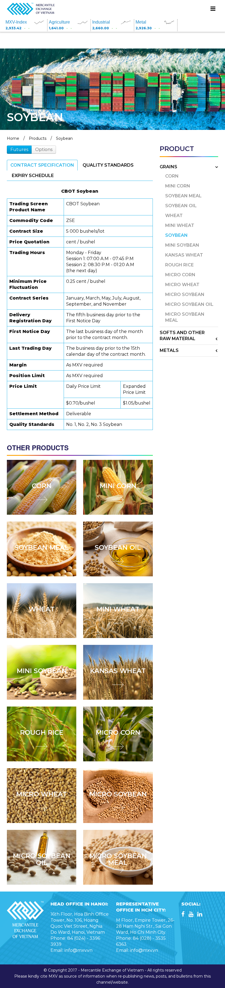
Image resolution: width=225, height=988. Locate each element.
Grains (168, 166)
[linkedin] (199, 914)
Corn (42, 486)
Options (43, 149)
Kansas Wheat (118, 671)
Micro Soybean (118, 794)
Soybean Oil (118, 547)
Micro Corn (118, 732)
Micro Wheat (41, 794)
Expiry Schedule (33, 175)
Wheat (42, 609)
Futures (19, 149)
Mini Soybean (42, 671)
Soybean (64, 138)
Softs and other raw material (182, 335)
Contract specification (42, 165)
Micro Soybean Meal (118, 859)
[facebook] (183, 914)
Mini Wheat (117, 609)
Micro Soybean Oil (42, 859)
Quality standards (108, 165)
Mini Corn (118, 486)
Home (13, 138)
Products (37, 138)
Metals (169, 350)
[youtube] (191, 914)
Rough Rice (41, 732)
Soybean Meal (42, 547)
